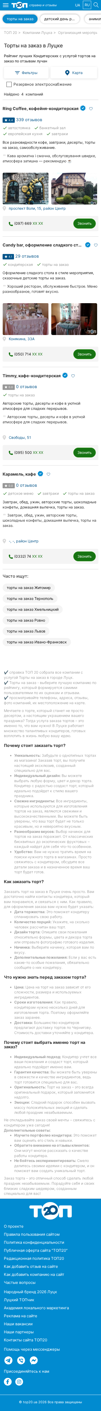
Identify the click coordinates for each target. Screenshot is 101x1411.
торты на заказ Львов (26, 631)
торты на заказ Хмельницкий (33, 609)
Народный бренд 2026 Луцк (30, 1291)
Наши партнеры (19, 1331)
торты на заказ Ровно (26, 620)
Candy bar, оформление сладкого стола (44, 245)
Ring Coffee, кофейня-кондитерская (40, 108)
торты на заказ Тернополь (30, 598)
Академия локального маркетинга (36, 1307)
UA (77, 5)
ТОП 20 (10, 32)
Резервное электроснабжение (42, 84)
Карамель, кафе (19, 474)
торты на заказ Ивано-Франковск (37, 642)
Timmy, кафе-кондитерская (32, 375)
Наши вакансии (18, 1323)
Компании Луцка (37, 32)
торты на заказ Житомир (29, 587)
